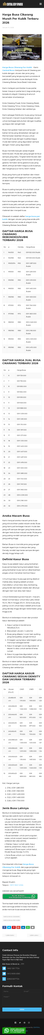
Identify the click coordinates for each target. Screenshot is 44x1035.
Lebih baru (10, 935)
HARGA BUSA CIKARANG (12, 916)
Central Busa (8, 70)
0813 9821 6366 (16, 885)
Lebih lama (34, 935)
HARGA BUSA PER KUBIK (12, 920)
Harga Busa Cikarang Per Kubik (17, 67)
